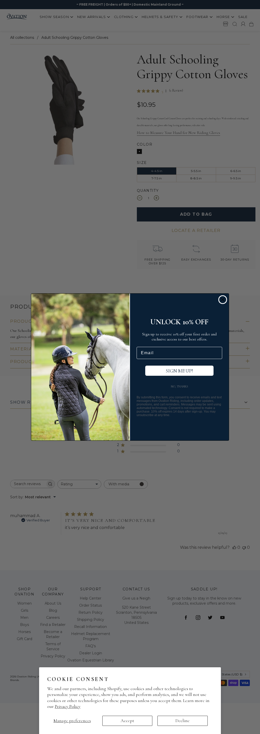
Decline (182, 720)
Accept (127, 720)
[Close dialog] (222, 299)
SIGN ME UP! (179, 371)
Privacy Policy (67, 706)
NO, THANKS (179, 386)
